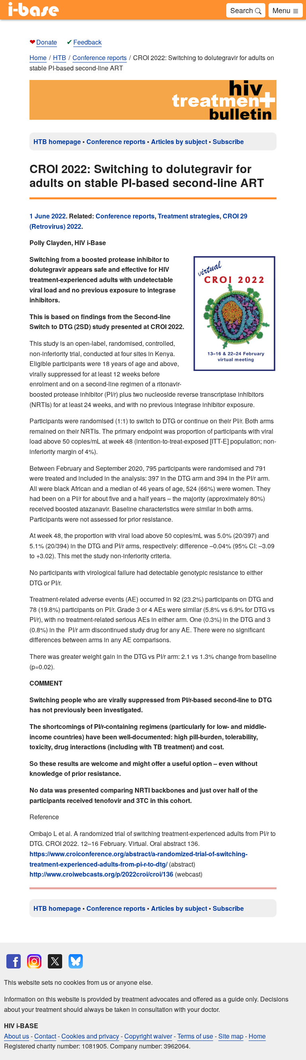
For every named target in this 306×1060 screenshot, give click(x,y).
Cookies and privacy (90, 1036)
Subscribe (228, 141)
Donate (46, 42)
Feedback (87, 42)
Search (242, 10)
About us (16, 1036)
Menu (282, 10)
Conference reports (115, 141)
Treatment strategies (189, 215)
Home (38, 57)
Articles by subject (179, 141)
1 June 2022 (47, 215)
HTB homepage (57, 141)
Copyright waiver (148, 1036)
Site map (230, 1036)
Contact (45, 1036)
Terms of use (195, 1036)
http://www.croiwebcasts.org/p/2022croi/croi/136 (101, 874)
